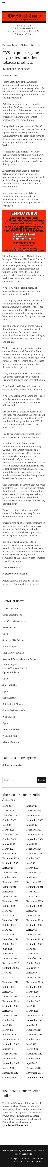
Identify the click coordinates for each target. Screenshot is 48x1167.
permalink (34, 584)
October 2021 (9, 886)
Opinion (38, 1161)
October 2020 (9, 906)
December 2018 (10, 939)
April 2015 (7, 1010)
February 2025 (33, 829)
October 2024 (9, 839)
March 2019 (8, 934)
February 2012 (33, 1068)
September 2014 (34, 1020)
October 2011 (9, 1077)
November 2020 (34, 901)
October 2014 (9, 1020)
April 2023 (7, 867)
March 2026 (8, 810)
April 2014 (31, 1025)
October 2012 (33, 1058)
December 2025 (10, 815)
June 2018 (7, 948)
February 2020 (33, 915)
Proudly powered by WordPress (17, 1150)
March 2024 (8, 848)
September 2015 (10, 1006)
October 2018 (9, 944)
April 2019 (31, 929)
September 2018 (34, 944)
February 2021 (9, 896)
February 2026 (33, 810)
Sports (27, 1161)
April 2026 (31, 805)
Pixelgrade (27, 1154)
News (4, 48)
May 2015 (31, 1006)
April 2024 (31, 844)
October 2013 (33, 1039)
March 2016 (32, 991)
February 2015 (9, 1015)
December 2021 (10, 882)
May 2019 (7, 929)
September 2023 (10, 863)
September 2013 (10, 1044)
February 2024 (33, 848)
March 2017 (8, 977)
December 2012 (34, 1053)
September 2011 (34, 1077)
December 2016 (10, 982)
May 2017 (7, 972)
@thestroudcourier (12, 765)
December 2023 (34, 853)
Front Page (12, 1158)
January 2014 (9, 1034)
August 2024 (8, 844)
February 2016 (9, 996)
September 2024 (34, 839)
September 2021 (34, 886)
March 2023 (32, 867)
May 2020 (7, 910)
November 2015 (10, 1001)
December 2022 (34, 872)
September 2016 (34, 987)
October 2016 (9, 987)
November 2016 (34, 982)
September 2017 (10, 967)
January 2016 (33, 996)
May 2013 (31, 1044)
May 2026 (7, 805)
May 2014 (7, 1025)
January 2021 (33, 896)
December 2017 (34, 958)
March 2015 (32, 1010)
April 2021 (7, 891)
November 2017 (10, 963)
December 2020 (10, 901)
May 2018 (31, 948)
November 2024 (34, 834)
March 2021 (32, 891)
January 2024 (9, 853)
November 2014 (34, 1015)
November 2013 (10, 1039)
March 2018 (32, 953)
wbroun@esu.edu (11, 742)
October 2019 (9, 925)
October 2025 (9, 820)
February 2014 (33, 1029)
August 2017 (32, 967)
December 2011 (10, 1072)
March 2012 (8, 1068)
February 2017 (33, 977)
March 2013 (32, 1048)
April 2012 (31, 1063)
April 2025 (31, 824)
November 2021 (34, 882)
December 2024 (10, 834)
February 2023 (9, 872)
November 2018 (34, 939)
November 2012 (10, 1058)
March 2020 (8, 915)
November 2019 (34, 920)
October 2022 (9, 877)
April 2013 (7, 1048)
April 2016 (7, 991)
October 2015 (33, 1001)
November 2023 (10, 858)
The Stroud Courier (11, 45)
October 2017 (33, 963)
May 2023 (31, 863)
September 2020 (34, 906)
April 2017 (31, 972)
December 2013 (34, 1034)
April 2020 (31, 910)
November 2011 (34, 1072)
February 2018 (9, 958)
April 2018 (7, 953)
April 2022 (31, 877)
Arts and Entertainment (33, 1158)
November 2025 (34, 815)
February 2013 (9, 1053)
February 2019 (33, 934)
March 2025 (8, 829)
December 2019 (10, 920)
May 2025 (7, 824)
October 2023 (33, 858)
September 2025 (34, 820)
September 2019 (34, 925)
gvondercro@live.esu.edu (15, 1125)
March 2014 (8, 1029)
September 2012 (10, 1063)
